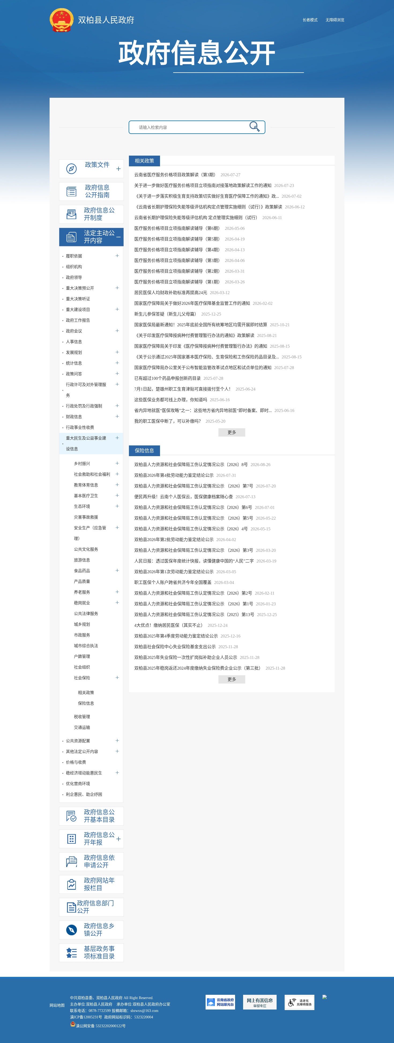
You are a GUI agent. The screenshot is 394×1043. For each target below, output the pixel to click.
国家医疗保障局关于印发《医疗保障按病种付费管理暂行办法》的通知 (200, 346)
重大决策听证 (78, 299)
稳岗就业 (82, 603)
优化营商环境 (78, 784)
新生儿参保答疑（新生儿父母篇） (166, 314)
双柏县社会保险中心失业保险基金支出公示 (175, 646)
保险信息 (86, 703)
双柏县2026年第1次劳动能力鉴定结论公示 (174, 571)
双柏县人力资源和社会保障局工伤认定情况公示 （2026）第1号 (193, 604)
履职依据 (74, 256)
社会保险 (82, 678)
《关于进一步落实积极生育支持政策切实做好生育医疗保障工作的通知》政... (206, 196)
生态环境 (82, 506)
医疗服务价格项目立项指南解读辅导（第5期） (178, 239)
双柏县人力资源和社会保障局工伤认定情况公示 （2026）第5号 (193, 518)
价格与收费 (76, 762)
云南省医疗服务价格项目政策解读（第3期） (176, 174)
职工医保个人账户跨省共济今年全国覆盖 (172, 582)
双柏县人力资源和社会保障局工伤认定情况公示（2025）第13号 (194, 614)
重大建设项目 (78, 309)
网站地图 (57, 1005)
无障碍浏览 (335, 20)
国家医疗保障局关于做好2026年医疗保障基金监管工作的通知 (192, 303)
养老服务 (82, 592)
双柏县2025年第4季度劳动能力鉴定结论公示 (176, 636)
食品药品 (82, 571)
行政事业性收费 (80, 427)
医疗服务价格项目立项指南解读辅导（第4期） (178, 249)
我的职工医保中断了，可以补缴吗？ (168, 421)
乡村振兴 (82, 464)
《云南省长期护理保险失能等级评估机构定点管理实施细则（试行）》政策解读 (208, 207)
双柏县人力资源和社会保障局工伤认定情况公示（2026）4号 (191, 529)
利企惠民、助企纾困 (84, 794)
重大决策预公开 (80, 288)
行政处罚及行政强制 (84, 406)
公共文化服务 (86, 549)
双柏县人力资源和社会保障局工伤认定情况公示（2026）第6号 (193, 507)
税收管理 (82, 717)
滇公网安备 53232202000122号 (101, 1026)
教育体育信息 (86, 485)
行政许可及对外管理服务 (86, 389)
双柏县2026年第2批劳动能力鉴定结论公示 (174, 539)
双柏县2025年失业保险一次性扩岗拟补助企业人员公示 (185, 657)
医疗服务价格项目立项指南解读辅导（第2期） (178, 271)
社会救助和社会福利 (92, 474)
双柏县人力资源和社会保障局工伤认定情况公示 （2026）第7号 (193, 486)
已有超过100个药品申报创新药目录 (167, 378)
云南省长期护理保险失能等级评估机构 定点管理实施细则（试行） (197, 217)
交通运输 (82, 727)
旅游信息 (82, 560)
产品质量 (82, 581)
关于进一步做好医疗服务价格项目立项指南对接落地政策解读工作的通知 (203, 185)
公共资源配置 (78, 741)
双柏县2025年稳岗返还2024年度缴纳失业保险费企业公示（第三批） (198, 668)
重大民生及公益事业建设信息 (86, 443)
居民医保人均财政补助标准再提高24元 (170, 292)
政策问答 (74, 374)
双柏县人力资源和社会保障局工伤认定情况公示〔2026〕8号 (191, 464)
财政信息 (74, 417)
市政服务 (82, 635)
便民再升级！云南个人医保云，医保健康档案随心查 (183, 496)
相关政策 (86, 693)
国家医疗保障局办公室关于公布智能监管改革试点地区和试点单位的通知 (203, 367)
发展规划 (74, 352)
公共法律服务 (86, 613)
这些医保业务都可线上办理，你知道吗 (170, 399)
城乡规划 (82, 624)
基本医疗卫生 (86, 496)
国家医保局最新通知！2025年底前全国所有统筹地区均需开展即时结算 (200, 324)
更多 (232, 432)
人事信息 (74, 342)
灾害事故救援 (86, 517)
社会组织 (82, 667)
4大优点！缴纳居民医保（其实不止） (169, 625)
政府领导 (74, 277)
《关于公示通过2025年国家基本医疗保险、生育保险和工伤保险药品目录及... (206, 357)
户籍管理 (82, 656)
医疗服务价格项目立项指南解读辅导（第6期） (178, 228)
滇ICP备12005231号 (86, 1017)
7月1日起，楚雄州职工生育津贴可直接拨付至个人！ (183, 389)
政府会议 (74, 331)
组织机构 (74, 267)
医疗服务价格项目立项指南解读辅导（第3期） (178, 260)
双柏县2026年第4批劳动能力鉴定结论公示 (174, 475)
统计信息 (74, 363)
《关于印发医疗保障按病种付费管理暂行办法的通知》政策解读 (194, 335)
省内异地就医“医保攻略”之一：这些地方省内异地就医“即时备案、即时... (203, 410)
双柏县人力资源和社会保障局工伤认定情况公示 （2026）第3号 (193, 550)
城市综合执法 (86, 646)
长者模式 (310, 20)
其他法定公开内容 (82, 751)
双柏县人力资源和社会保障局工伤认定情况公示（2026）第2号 (193, 593)
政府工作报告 (78, 320)
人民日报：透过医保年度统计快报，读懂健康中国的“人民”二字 (194, 561)
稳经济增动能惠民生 (84, 773)
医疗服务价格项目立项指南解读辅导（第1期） (178, 282)
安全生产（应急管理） (90, 533)
